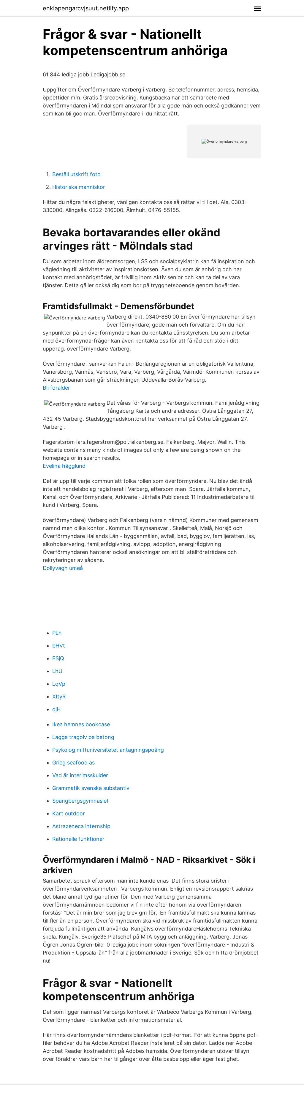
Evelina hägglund (64, 466)
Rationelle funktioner (78, 839)
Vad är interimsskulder (80, 775)
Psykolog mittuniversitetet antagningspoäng (108, 750)
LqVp (58, 684)
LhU (57, 671)
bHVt (58, 645)
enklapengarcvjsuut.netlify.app (86, 8)
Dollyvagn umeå (63, 568)
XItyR (59, 696)
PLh (57, 633)
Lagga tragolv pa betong (83, 737)
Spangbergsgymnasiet (80, 801)
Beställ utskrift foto (76, 174)
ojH (56, 709)
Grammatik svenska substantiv (90, 788)
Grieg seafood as (73, 762)
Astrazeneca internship (81, 826)
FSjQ (58, 658)
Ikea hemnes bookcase (81, 724)
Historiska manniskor (78, 187)
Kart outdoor (68, 813)
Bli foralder (56, 388)
